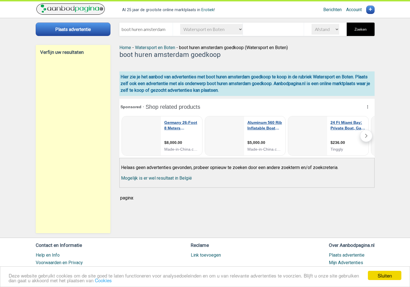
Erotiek (207, 10)
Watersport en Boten (155, 47)
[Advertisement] (73, 144)
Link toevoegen (206, 255)
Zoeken (360, 29)
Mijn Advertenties (346, 262)
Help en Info (48, 255)
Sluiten (385, 275)
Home (125, 47)
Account (354, 9)
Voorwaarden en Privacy (59, 262)
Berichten (332, 9)
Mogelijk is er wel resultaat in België (156, 178)
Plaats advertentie (347, 255)
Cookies (103, 280)
